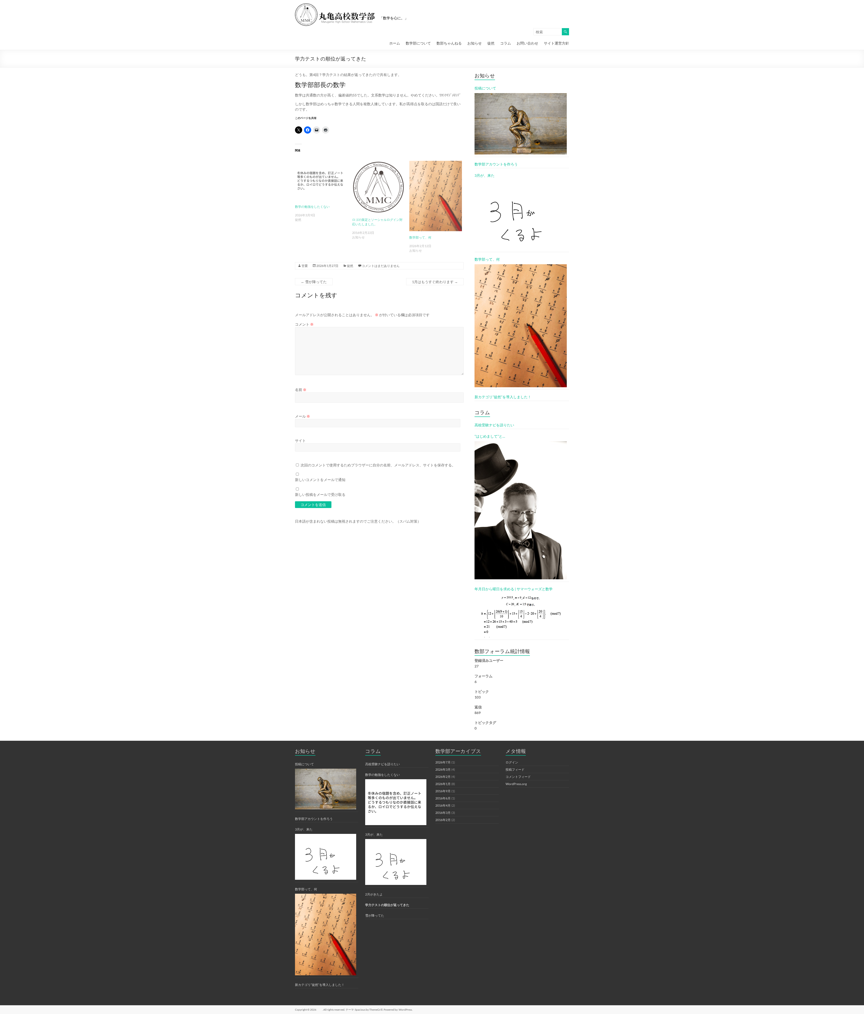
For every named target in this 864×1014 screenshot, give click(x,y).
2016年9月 (443, 791)
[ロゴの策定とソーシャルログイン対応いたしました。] (378, 187)
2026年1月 (443, 784)
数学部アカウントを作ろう (496, 164)
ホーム (394, 43)
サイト (300, 440)
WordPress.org (516, 784)
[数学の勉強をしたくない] (321, 180)
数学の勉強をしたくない (312, 206)
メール (302, 416)
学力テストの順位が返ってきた (387, 905)
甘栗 (305, 266)
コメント (304, 324)
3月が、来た (485, 175)
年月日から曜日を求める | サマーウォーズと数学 (514, 589)
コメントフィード (518, 777)
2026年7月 (443, 762)
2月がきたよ (374, 894)
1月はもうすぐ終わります (435, 282)
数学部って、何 (420, 237)
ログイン (512, 762)
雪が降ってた (314, 282)
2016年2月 (443, 820)
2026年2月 (443, 777)
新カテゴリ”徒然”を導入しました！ (503, 397)
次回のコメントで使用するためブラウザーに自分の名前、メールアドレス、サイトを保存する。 (378, 465)
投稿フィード (515, 769)
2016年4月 (443, 805)
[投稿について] (521, 123)
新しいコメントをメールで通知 (320, 479)
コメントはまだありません (381, 266)
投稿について (485, 88)
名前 (300, 389)
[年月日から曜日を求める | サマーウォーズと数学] (521, 615)
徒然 (491, 43)
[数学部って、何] (435, 196)
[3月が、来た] (521, 215)
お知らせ (474, 43)
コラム (505, 43)
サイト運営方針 (556, 43)
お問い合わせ (527, 43)
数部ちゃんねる (449, 43)
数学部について (418, 43)
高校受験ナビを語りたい (494, 425)
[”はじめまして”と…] (521, 510)
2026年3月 (443, 769)
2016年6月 (443, 798)
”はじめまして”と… (490, 436)
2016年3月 (443, 813)
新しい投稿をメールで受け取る (320, 494)
